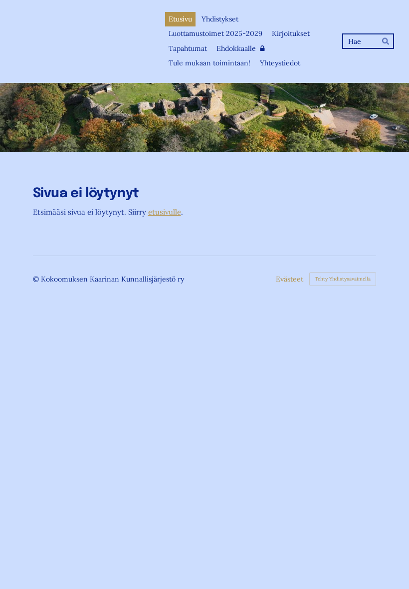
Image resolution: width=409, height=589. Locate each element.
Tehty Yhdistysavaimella (343, 279)
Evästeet (289, 279)
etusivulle (164, 212)
